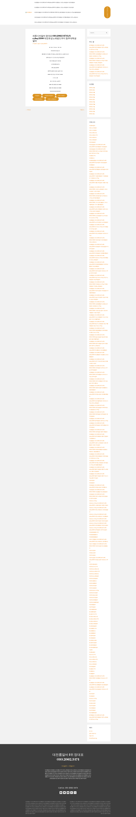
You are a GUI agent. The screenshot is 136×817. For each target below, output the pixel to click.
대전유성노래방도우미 (94, 571)
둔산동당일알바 (93, 626)
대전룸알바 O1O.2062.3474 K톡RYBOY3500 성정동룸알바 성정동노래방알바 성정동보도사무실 (98, 54)
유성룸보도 (92, 671)
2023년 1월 (91, 114)
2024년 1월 (91, 99)
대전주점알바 (92, 607)
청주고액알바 (61, 95)
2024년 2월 (92, 97)
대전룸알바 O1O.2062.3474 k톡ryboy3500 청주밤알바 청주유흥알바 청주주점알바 (98, 425)
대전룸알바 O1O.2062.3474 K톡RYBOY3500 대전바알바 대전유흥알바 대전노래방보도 (98, 240)
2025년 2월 (92, 87)
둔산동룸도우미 (93, 628)
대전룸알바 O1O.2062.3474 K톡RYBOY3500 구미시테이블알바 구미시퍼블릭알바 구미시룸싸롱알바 (98, 202)
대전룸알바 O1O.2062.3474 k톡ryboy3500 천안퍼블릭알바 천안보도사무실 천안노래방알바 (98, 67)
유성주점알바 (92, 710)
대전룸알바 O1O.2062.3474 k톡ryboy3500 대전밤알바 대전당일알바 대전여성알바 (98, 246)
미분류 (35, 43)
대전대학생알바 (38, 99)
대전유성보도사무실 (94, 590)
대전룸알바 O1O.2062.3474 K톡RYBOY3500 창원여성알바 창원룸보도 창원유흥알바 (98, 388)
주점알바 (37, 95)
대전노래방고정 (93, 132)
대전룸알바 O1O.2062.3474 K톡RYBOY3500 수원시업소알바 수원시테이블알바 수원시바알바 (98, 310)
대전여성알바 (92, 555)
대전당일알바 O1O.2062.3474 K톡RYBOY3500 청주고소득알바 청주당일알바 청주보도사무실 (98, 151)
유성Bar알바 (92, 652)
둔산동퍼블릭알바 (93, 647)
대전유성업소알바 (93, 595)
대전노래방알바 (93, 140)
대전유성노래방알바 (94, 576)
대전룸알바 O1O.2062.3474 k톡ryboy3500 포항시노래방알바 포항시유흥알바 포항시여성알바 (98, 443)
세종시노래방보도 (52, 99)
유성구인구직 (92, 654)
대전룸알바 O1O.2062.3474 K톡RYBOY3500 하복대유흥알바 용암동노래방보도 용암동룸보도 (98, 449)
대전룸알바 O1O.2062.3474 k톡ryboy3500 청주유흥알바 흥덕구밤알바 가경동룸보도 (98, 436)
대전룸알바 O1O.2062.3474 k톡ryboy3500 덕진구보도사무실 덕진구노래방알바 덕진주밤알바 (98, 74)
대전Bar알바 (92, 125)
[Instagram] (68, 792)
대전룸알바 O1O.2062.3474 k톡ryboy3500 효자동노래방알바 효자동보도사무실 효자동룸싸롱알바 (98, 463)
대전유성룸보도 (93, 581)
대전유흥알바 (92, 604)
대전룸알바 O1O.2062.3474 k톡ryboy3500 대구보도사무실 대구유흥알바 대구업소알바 (98, 227)
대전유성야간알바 (93, 592)
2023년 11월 (92, 102)
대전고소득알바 (93, 128)
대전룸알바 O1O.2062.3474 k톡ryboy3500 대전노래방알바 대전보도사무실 (98, 233)
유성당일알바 (92, 666)
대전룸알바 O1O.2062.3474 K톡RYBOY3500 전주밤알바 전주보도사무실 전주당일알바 (98, 368)
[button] (107, 12)
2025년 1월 (91, 90)
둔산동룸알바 (92, 633)
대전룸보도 (92, 158)
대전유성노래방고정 (94, 569)
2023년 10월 (92, 104)
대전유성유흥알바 (93, 600)
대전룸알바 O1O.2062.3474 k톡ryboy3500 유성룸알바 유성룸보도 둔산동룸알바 (98, 354)
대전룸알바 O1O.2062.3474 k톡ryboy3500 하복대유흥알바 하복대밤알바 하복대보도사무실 (98, 456)
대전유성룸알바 (93, 583)
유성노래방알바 (93, 664)
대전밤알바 (92, 483)
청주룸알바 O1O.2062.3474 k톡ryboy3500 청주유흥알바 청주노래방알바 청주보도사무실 (98, 47)
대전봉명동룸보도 (93, 534)
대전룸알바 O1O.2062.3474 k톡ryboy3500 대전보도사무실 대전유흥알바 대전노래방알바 (98, 258)
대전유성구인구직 (93, 566)
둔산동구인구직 (93, 614)
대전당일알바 (92, 142)
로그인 (90, 731)
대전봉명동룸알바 (93, 537)
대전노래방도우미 (93, 135)
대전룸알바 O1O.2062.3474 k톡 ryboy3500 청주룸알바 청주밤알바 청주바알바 (98, 169)
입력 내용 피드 (92, 733)
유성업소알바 (92, 703)
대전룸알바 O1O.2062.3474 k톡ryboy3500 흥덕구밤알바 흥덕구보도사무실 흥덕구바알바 (98, 476)
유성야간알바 (92, 701)
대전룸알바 (92, 165)
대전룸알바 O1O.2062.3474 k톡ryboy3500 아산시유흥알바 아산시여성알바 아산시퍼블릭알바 (98, 317)
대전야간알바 (92, 550)
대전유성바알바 (93, 585)
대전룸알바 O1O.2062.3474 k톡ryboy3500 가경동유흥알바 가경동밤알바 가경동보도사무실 (98, 176)
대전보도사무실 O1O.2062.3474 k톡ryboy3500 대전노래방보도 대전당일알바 (98, 510)
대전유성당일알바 (93, 578)
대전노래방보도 (93, 137)
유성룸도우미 (92, 669)
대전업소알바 (92, 553)
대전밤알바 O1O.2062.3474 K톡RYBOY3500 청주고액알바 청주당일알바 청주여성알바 (98, 496)
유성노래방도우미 (93, 659)
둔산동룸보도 (92, 631)
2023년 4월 (92, 109)
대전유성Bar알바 (93, 564)
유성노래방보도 (93, 661)
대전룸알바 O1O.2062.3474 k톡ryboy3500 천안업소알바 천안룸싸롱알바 (98, 394)
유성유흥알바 (92, 708)
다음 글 (82, 109)
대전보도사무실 (93, 501)
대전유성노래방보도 (94, 573)
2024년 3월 (92, 94)
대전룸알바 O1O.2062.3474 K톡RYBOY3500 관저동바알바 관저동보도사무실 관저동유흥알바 (98, 196)
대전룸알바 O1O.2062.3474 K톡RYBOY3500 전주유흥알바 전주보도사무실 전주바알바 (98, 374)
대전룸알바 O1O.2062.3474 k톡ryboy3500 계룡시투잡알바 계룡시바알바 (98, 182)
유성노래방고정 (93, 657)
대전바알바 (92, 480)
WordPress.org (93, 738)
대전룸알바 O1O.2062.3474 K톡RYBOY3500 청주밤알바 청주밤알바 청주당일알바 (98, 414)
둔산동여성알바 (93, 642)
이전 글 (28, 109)
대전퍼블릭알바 (93, 609)
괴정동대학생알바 (49, 95)
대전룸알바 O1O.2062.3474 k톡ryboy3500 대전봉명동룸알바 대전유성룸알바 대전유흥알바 (98, 264)
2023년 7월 (92, 106)
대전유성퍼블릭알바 (94, 602)
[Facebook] (61, 792)
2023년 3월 (92, 111)
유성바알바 (92, 693)
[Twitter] (64, 792)
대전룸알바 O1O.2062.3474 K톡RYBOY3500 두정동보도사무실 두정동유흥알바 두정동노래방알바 (98, 60)
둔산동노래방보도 (93, 621)
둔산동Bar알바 (92, 612)
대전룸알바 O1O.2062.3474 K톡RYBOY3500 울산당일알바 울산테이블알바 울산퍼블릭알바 (98, 337)
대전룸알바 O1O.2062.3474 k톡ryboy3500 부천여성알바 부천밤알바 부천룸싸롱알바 (98, 290)
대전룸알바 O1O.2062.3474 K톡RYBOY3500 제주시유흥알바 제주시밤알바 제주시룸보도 (98, 381)
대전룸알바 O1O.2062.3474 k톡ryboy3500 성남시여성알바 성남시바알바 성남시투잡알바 (98, 297)
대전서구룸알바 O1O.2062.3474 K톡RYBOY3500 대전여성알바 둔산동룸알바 (98, 546)
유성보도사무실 (93, 698)
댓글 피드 (91, 736)
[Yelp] (75, 792)
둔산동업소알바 (93, 640)
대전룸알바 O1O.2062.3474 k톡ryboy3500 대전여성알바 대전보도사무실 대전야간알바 (98, 271)
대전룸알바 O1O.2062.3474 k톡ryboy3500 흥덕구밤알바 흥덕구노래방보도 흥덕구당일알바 (98, 469)
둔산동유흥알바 (93, 645)
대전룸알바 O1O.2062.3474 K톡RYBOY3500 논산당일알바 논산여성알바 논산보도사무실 (98, 215)
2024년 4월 (92, 92)
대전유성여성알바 (93, 597)
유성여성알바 (92, 705)
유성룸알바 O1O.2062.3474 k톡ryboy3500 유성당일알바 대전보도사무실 (98, 689)
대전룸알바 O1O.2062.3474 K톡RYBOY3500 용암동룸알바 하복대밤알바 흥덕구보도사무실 (98, 330)
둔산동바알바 (92, 635)
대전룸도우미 (92, 155)
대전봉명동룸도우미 (94, 532)
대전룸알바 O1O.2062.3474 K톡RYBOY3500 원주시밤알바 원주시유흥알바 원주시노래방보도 (98, 343)
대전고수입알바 (93, 130)
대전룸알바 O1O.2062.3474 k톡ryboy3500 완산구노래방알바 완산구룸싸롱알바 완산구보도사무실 (98, 324)
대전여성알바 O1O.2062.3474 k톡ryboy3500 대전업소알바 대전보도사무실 (98, 560)
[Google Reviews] (71, 792)
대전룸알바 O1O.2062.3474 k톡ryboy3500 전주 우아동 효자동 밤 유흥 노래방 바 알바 (98, 361)
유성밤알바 (92, 696)
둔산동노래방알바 (93, 623)
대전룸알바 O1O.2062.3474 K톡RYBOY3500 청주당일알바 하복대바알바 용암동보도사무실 (98, 407)
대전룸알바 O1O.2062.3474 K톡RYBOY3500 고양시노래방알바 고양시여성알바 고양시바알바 (98, 189)
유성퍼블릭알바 (93, 712)
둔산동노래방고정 (93, 616)
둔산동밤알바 (92, 638)
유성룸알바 (92, 673)
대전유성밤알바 (93, 588)
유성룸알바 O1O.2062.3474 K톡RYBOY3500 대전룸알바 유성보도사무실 (98, 678)
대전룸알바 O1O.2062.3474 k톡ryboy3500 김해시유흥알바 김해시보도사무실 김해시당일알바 (98, 209)
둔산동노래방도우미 (94, 619)
